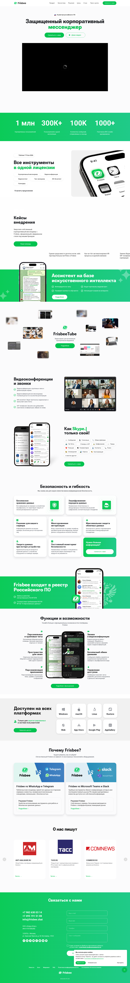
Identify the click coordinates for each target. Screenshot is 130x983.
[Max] (27, 940)
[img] (20, 3)
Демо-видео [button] (76, 35)
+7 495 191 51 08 (32, 916)
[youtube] (33, 940)
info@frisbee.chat (33, 919)
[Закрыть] (124, 969)
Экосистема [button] (61, 3)
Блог (38, 967)
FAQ (54, 967)
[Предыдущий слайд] (4, 859)
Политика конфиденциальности (68, 967)
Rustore (110, 714)
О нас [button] (85, 3)
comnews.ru (92, 860)
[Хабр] (46, 940)
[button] (108, 10)
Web (63, 730)
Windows (63, 714)
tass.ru (54, 860)
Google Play (94, 730)
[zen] (40, 940)
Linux (94, 714)
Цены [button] (79, 3)
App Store (79, 730)
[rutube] (36, 940)
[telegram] (30, 940)
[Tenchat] (43, 940)
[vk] (24, 940)
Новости (31, 967)
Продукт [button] (52, 3)
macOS (78, 714)
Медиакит (46, 967)
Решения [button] (71, 3)
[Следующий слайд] (125, 859)
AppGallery (110, 730)
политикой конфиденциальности (94, 958)
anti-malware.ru (23, 860)
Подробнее (23, 808)
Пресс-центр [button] (94, 3)
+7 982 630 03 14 (32, 912)
